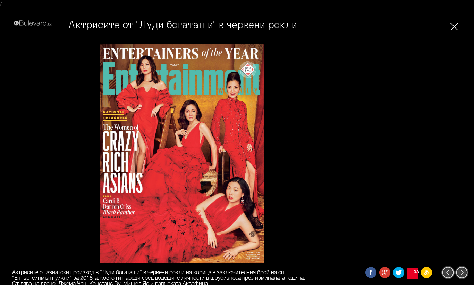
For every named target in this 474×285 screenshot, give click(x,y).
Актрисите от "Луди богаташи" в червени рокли (182, 25)
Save (416, 271)
